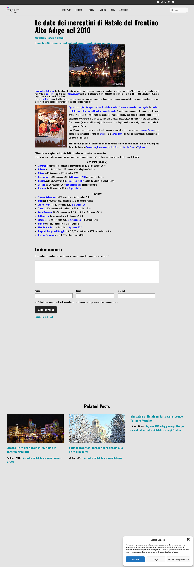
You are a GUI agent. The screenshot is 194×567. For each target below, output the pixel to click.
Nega (155, 559)
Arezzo (10, 461)
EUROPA (78, 9)
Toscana (57, 458)
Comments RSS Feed (44, 316)
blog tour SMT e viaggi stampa (160, 426)
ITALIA (91, 9)
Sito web (121, 290)
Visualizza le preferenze (178, 559)
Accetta (135, 559)
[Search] (172, 10)
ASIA (113, 9)
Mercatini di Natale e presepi (49, 37)
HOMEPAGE (66, 9)
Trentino (176, 430)
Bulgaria (117, 458)
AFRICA (103, 9)
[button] (188, 539)
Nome (38, 290)
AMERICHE (123, 9)
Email (79, 290)
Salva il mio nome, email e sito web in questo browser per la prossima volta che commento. (78, 302)
